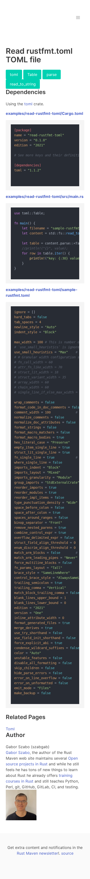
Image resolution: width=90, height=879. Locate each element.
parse (52, 74)
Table (32, 74)
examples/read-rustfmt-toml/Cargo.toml (44, 113)
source (67, 853)
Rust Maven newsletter (37, 853)
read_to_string (23, 84)
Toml (10, 728)
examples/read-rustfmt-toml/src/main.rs (45, 196)
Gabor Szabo (18, 752)
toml (14, 74)
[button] (78, 17)
